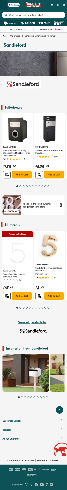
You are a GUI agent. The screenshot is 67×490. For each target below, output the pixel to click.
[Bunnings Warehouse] (33, 6)
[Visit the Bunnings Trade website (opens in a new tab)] (59, 23)
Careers (54, 460)
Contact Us (28, 460)
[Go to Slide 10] (45, 186)
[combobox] (33, 15)
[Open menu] (3, 5)
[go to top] (59, 410)
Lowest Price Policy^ (17, 29)
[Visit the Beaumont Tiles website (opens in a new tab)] (10, 23)
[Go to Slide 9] (42, 186)
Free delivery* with (46, 29)
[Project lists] (58, 5)
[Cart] (64, 5)
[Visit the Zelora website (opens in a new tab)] (28, 23)
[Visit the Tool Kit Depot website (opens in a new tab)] (44, 23)
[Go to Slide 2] (20, 186)
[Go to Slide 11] (48, 186)
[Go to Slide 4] (27, 186)
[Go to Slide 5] (30, 186)
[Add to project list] (7, 174)
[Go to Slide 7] (36, 186)
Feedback (42, 460)
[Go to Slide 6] (33, 186)
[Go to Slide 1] (17, 186)
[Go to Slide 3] (23, 186)
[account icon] (52, 5)
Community (13, 460)
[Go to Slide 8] (39, 186)
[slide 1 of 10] (25, 373)
